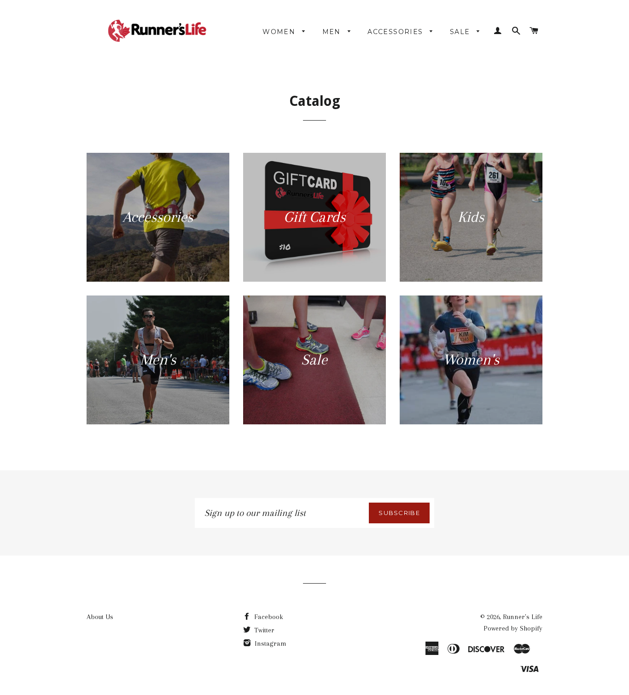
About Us (100, 617)
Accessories (396, 32)
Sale (461, 32)
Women (279, 32)
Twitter (263, 630)
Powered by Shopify (512, 628)
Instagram (269, 643)
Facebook (267, 617)
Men (333, 32)
